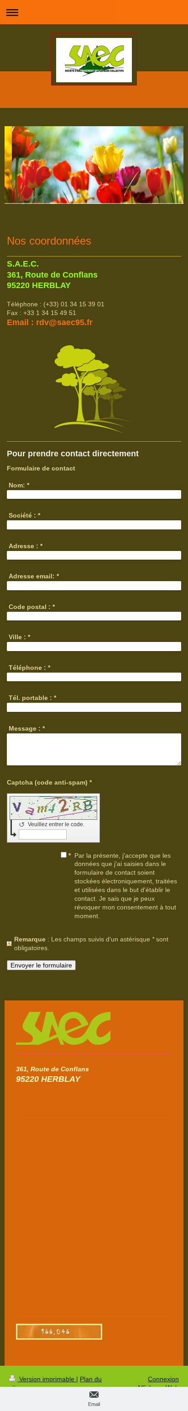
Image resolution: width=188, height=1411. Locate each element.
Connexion (163, 1379)
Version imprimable (46, 1379)
